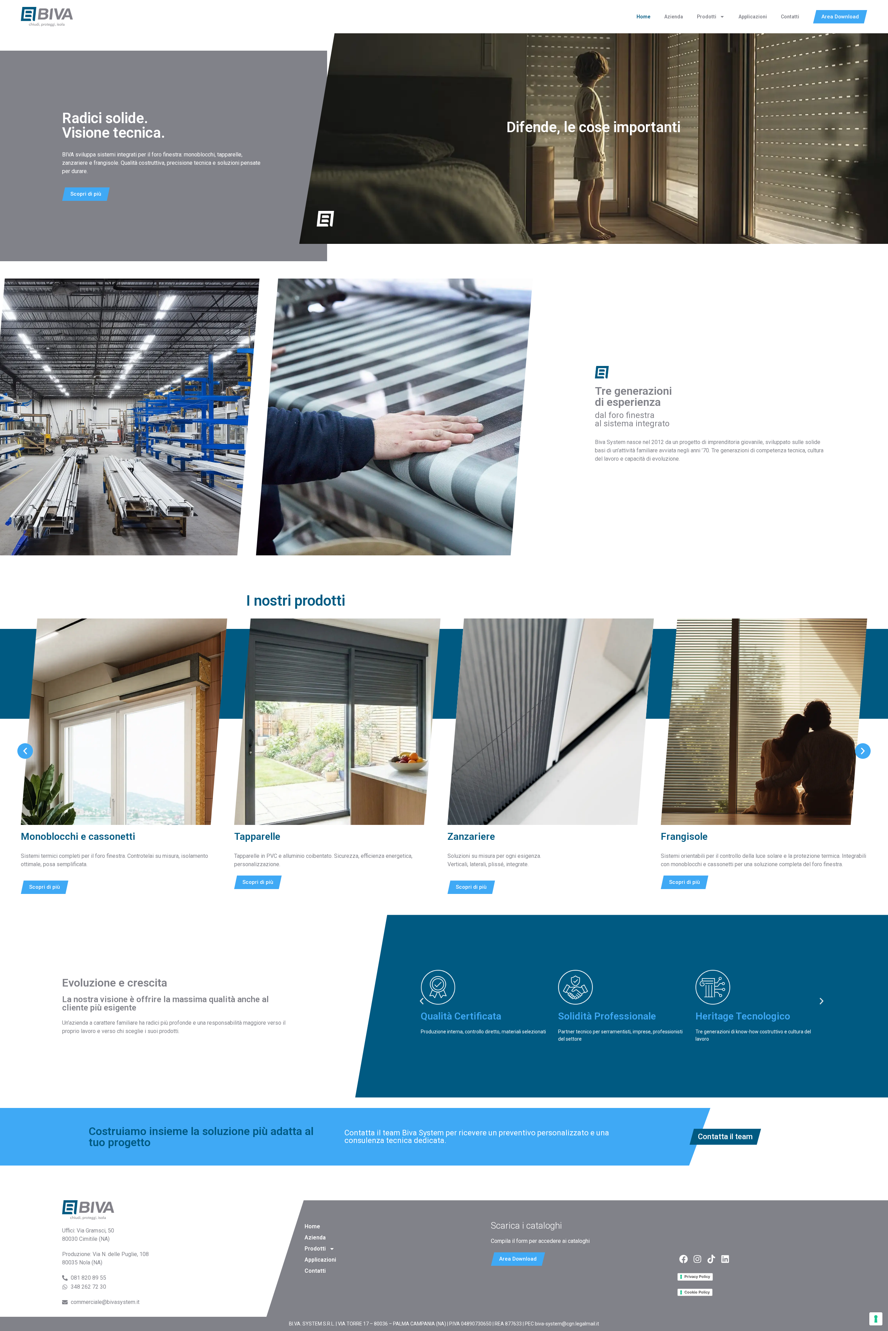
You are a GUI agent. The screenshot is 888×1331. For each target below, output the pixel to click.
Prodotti (706, 16)
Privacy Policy (697, 1276)
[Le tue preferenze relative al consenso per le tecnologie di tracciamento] (875, 1318)
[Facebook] (683, 1259)
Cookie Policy (697, 1292)
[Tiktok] (711, 1259)
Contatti (790, 16)
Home (643, 16)
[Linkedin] (725, 1259)
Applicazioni (752, 16)
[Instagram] (697, 1259)
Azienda (673, 16)
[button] (25, 751)
